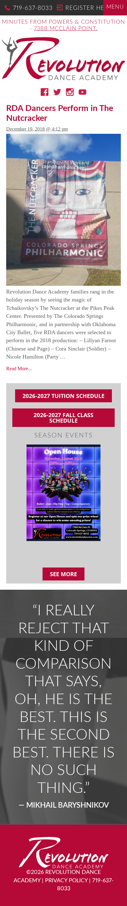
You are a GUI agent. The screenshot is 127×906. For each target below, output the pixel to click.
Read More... (19, 368)
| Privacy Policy (65, 880)
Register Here (88, 8)
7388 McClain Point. (65, 28)
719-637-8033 (33, 8)
